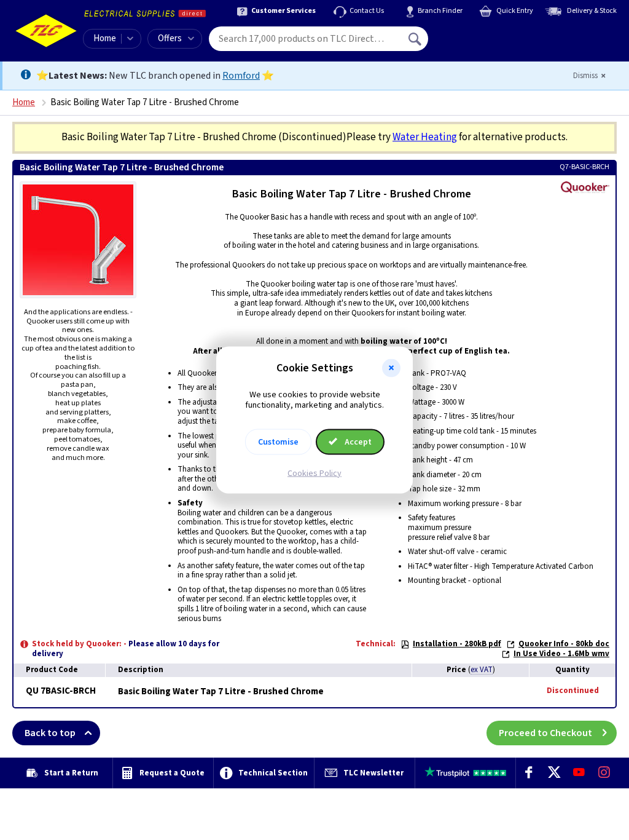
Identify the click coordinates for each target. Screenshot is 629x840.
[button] (391, 368)
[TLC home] (46, 30)
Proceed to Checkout (545, 733)
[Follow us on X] (553, 773)
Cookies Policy (314, 473)
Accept (357, 441)
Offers (170, 38)
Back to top (50, 733)
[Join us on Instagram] (604, 773)
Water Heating (425, 137)
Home (104, 38)
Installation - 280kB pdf (457, 643)
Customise (278, 441)
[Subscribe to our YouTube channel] (579, 773)
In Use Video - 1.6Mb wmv (561, 653)
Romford (241, 75)
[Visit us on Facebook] (528, 773)
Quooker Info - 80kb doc (563, 643)
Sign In (493, 34)
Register (484, 43)
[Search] (416, 38)
